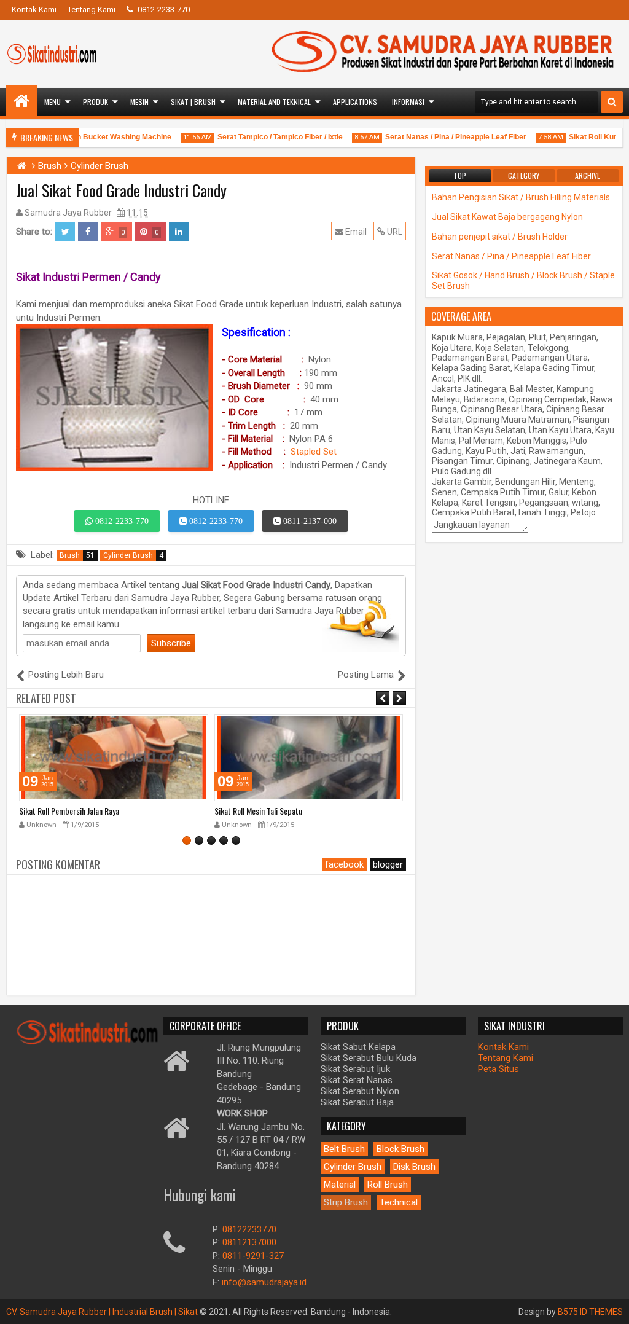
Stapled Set (314, 451)
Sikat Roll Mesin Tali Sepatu (63, 810)
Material (340, 1184)
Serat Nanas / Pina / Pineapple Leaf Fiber (444, 137)
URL (393, 232)
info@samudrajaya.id (264, 1282)
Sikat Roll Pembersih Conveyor (262, 810)
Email (355, 232)
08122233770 (249, 1229)
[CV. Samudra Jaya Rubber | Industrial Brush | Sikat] (21, 100)
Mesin (139, 101)
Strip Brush (346, 1202)
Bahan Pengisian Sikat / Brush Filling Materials (521, 197)
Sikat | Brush (193, 101)
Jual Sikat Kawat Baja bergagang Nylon (507, 217)
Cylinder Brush (133, 555)
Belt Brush (344, 1148)
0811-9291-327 (253, 1255)
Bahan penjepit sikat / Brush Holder (500, 236)
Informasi (408, 101)
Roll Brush (387, 1184)
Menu (52, 101)
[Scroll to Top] (610, 1305)
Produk (95, 101)
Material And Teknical (274, 101)
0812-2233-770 (163, 9)
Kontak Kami (34, 9)
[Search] (612, 102)
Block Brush (400, 1148)
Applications (355, 101)
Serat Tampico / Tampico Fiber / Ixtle (268, 137)
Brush (77, 555)
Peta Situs (498, 1069)
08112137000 (249, 1242)
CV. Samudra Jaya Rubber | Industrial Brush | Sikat (103, 1312)
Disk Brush (414, 1166)
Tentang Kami (91, 9)
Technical (399, 1202)
